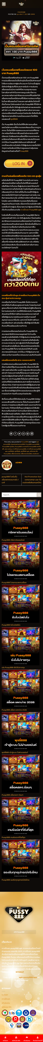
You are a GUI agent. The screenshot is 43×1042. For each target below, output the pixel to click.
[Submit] (39, 494)
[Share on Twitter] (19, 434)
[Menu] (4, 4)
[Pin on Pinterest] (28, 434)
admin (32, 14)
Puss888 (29, 444)
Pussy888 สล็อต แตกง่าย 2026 (14, 709)
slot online (8, 449)
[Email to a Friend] (23, 434)
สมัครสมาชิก (6, 1007)
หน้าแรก (5, 994)
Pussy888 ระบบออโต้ (22, 446)
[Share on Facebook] (15, 434)
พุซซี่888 (14, 119)
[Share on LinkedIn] (32, 434)
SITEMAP (20, 972)
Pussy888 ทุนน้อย (8, 446)
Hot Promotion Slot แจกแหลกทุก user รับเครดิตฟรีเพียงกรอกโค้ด (31, 479)
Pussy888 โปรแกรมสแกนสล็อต (14, 582)
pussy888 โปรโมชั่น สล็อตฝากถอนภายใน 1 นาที (10, 479)
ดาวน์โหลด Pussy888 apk (31, 209)
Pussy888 (21, 12)
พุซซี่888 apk (25, 451)
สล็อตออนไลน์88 (26, 454)
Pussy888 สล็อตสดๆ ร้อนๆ (12, 795)
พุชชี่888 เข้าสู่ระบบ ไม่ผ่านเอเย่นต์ (15, 752)
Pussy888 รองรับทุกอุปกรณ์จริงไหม (15, 879)
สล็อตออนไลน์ (15, 454)
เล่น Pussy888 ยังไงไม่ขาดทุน (13, 667)
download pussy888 (18, 444)
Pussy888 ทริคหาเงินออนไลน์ (13, 540)
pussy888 (35, 444)
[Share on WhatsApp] (11, 434)
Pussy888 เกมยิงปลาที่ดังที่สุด (13, 837)
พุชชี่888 (11, 451)
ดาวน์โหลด (6, 999)
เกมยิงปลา (35, 454)
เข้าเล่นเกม (6, 1003)
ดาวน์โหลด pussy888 (19, 449)
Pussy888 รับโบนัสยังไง (11, 625)
